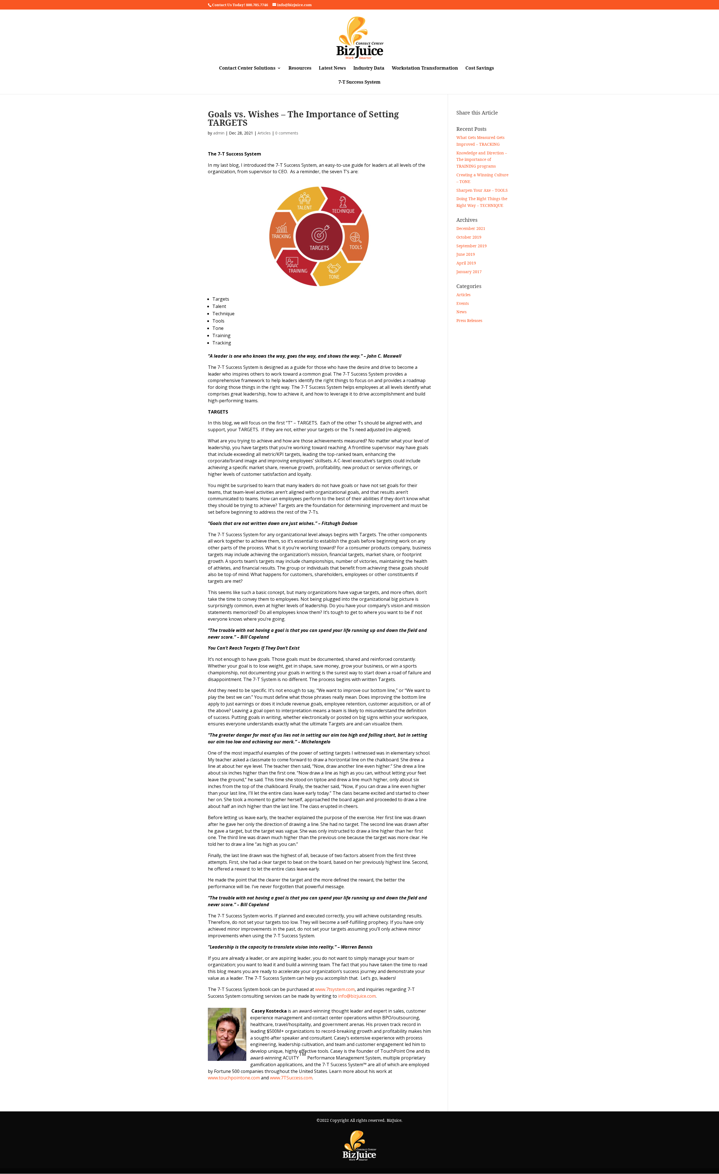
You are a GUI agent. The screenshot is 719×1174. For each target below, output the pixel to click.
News (461, 311)
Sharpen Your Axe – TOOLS (482, 190)
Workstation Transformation (425, 68)
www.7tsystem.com (335, 989)
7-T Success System (359, 82)
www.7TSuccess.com (291, 1078)
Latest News (332, 68)
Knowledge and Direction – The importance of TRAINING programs (481, 159)
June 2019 (465, 254)
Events (462, 303)
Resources (299, 68)
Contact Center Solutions (247, 68)
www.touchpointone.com (234, 1078)
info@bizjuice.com (357, 996)
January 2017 (469, 271)
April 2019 (466, 263)
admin (218, 133)
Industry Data (368, 68)
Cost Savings (479, 68)
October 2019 (468, 237)
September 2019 (471, 245)
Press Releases (469, 320)
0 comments (286, 133)
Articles (264, 133)
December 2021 (470, 228)
